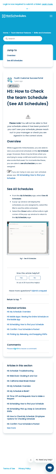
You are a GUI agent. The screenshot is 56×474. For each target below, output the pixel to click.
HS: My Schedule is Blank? (18, 391)
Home (5, 32)
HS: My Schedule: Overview (19, 311)
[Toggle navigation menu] (51, 16)
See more (11, 428)
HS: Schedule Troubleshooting (20, 370)
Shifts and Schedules (42, 32)
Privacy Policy (25, 468)
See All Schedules (14, 60)
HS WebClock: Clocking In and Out (22, 376)
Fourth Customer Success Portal (28, 78)
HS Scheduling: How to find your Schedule (25, 324)
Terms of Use (9, 468)
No (35, 278)
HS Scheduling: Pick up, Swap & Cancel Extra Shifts (26, 410)
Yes (21, 278)
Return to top (13, 299)
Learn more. (47, 4)
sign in (16, 348)
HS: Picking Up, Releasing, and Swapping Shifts (27, 334)
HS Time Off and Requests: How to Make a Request (25, 397)
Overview (11, 55)
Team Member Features (21, 32)
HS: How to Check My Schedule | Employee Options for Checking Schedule (26, 417)
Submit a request (39, 290)
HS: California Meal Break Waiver (21, 381)
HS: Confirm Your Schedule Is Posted (23, 329)
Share (15, 86)
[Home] (14, 16)
